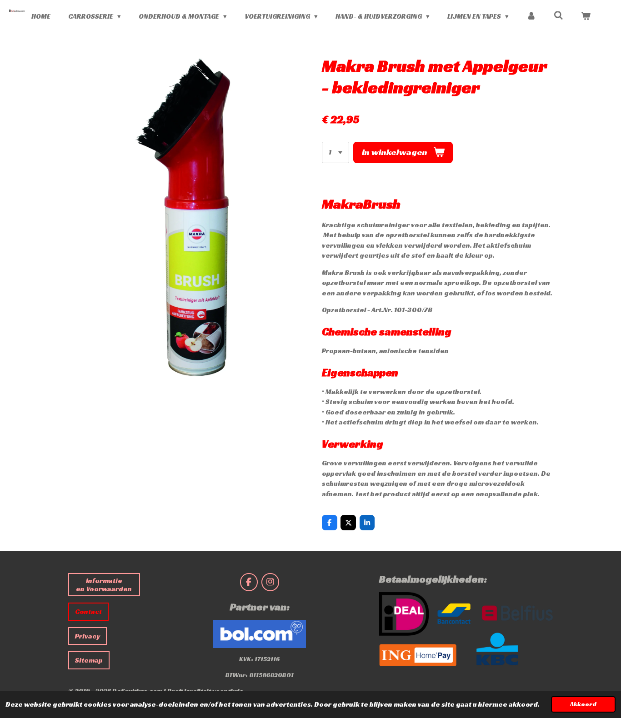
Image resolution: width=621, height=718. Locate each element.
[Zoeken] (558, 15)
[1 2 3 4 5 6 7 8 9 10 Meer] (335, 152)
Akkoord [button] (583, 704)
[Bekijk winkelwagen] (586, 16)
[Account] (531, 16)
